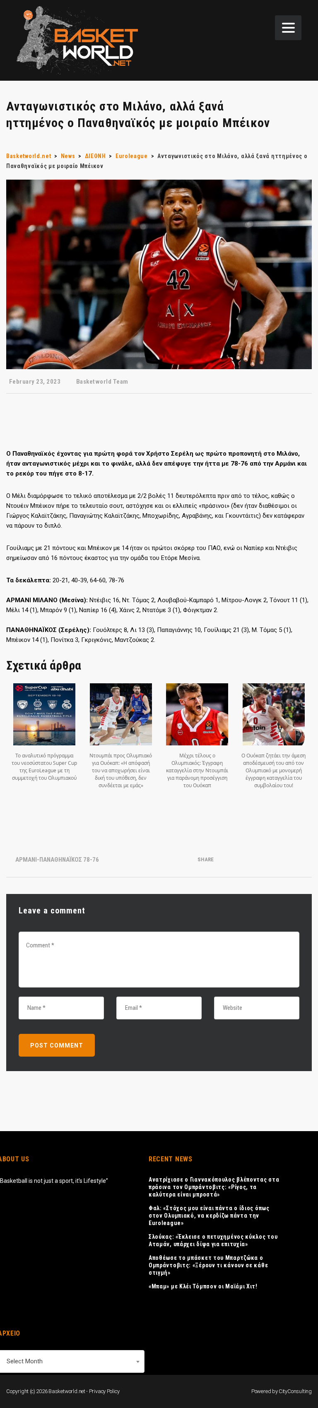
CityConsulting (295, 1391)
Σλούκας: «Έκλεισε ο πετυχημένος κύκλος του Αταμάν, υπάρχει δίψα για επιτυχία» (213, 1240)
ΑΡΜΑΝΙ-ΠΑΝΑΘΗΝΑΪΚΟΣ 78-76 (57, 859)
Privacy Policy (104, 1391)
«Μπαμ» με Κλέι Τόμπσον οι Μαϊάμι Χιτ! (203, 1286)
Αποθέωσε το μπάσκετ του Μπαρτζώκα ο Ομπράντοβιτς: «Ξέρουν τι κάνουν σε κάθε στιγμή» (208, 1265)
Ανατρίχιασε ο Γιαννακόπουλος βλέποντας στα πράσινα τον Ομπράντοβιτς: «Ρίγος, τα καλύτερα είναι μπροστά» (214, 1187)
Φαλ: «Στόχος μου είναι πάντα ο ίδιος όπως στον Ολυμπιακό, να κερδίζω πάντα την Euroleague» (209, 1215)
